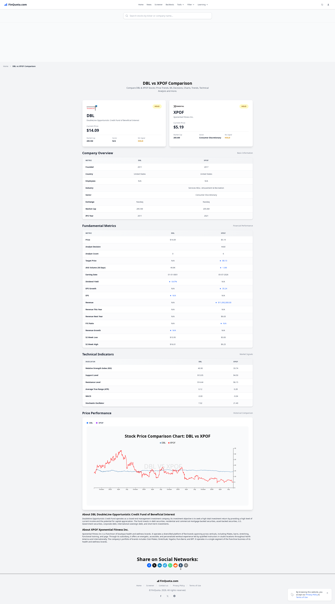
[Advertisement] (168, 42)
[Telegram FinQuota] (174, 596)
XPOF (178, 112)
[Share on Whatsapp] (170, 565)
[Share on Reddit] (175, 565)
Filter (189, 4)
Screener (159, 4)
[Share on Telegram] (165, 565)
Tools (179, 4)
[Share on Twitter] (154, 565)
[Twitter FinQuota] (167, 596)
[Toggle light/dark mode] (322, 4)
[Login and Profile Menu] (328, 4)
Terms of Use (195, 585)
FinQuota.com (169, 581)
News (149, 4)
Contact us (163, 585)
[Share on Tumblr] (181, 565)
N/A (114, 141)
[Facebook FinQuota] (160, 596)
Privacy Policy (179, 585)
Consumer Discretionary (210, 137)
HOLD (140, 141)
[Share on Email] (186, 565)
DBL (90, 115)
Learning (202, 4)
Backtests (170, 4)
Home (140, 4)
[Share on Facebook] (149, 565)
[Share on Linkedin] (160, 565)
